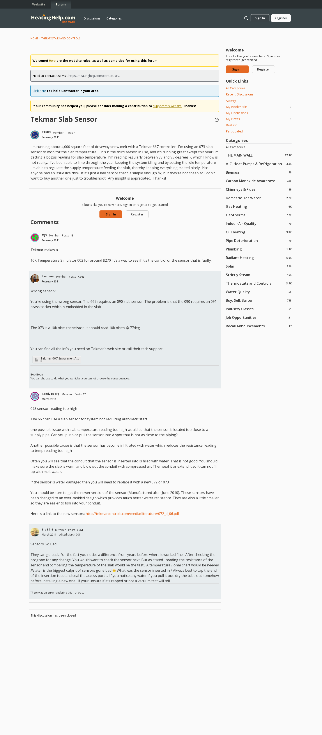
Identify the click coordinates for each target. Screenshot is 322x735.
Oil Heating (259, 232)
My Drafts (259, 119)
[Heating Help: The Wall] (53, 18)
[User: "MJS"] (34, 237)
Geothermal (259, 215)
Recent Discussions (239, 94)
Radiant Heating (259, 257)
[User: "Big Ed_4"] (34, 532)
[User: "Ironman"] (34, 278)
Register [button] (137, 214)
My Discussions (237, 113)
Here (52, 60)
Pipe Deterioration (259, 240)
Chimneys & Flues (259, 189)
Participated (234, 131)
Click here (39, 91)
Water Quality (259, 291)
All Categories (235, 88)
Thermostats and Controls (259, 283)
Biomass (259, 172)
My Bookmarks (259, 107)
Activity (231, 101)
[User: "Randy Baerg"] (34, 396)
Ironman (48, 276)
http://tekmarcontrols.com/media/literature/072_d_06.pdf (132, 513)
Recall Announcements (259, 326)
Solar (259, 266)
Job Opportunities (259, 317)
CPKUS (46, 132)
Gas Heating (259, 206)
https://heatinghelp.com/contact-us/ (94, 76)
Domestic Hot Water (259, 198)
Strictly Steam (259, 274)
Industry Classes (259, 309)
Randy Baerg (50, 394)
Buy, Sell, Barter (259, 300)
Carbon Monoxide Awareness (259, 180)
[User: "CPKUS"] (34, 134)
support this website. (167, 106)
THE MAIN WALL (259, 155)
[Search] (246, 18)
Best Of (231, 125)
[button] (216, 120)
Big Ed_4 (47, 529)
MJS (44, 235)
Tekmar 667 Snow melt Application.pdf (60, 358)
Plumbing (259, 249)
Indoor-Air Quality (259, 223)
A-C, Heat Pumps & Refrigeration (259, 163)
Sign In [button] (111, 214)
